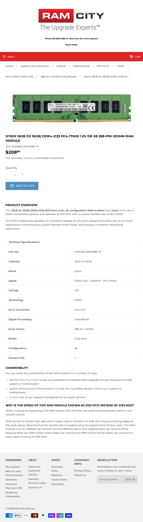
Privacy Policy (82, 470)
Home (9, 65)
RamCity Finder (29, 379)
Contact (14, 397)
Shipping (29, 157)
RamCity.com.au (25, 508)
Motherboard (81, 65)
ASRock (61, 65)
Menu (11, 56)
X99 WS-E (103, 65)
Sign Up (130, 479)
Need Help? (71, 44)
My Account (13, 466)
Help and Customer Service (34, 470)
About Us (80, 475)
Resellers (57, 475)
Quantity (11, 168)
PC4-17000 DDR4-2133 (19, 76)
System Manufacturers (35, 65)
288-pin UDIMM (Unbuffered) (58, 76)
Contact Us (35, 487)
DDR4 (120, 65)
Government (59, 479)
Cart (137, 56)
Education (57, 484)
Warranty (11, 479)
